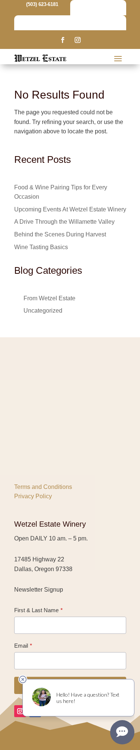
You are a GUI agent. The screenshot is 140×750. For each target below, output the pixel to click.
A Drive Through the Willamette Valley (64, 222)
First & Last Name (36, 610)
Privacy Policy (33, 496)
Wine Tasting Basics (41, 247)
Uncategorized (43, 310)
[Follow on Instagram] (78, 40)
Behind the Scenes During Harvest (60, 234)
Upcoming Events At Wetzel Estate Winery (70, 209)
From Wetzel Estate (49, 298)
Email (21, 645)
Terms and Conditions (43, 487)
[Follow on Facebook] (63, 40)
